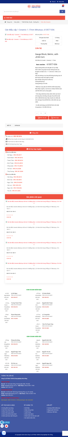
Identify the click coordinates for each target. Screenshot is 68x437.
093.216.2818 (19, 163)
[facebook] (2, 426)
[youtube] (6, 426)
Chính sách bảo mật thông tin (9, 416)
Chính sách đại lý (29, 414)
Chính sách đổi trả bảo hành (9, 414)
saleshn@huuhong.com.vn (12, 393)
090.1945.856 (18, 188)
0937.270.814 (11, 400)
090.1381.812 (17, 185)
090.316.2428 (17, 168)
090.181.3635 (45, 355)
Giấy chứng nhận (29, 410)
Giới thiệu (27, 408)
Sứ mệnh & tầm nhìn (30, 418)
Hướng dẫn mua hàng (7, 408)
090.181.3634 (19, 171)
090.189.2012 (19, 157)
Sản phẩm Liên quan (34, 197)
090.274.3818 (18, 182)
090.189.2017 (18, 155)
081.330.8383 (29, 400)
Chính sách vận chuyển (8, 412)
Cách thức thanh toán (7, 410)
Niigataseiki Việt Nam (52, 410)
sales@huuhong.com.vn (11, 385)
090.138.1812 (14, 367)
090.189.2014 (19, 160)
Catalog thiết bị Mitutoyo (53, 408)
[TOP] (64, 427)
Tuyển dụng (28, 412)
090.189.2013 (18, 177)
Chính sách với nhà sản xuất (32, 416)
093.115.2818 (18, 166)
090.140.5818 (17, 180)
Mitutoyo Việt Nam (52, 412)
